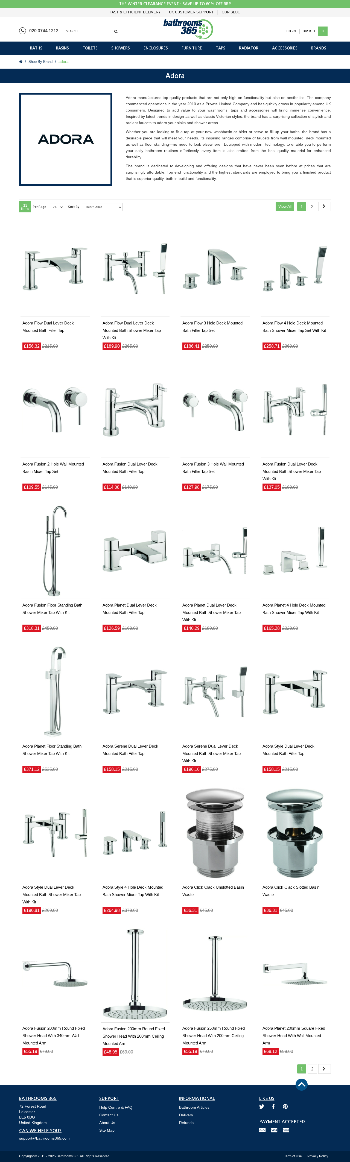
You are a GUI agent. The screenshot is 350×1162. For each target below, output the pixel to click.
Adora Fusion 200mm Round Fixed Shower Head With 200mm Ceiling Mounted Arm (134, 1036)
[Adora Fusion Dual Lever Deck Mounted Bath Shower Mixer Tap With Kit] (295, 410)
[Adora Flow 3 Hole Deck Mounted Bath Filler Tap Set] (215, 269)
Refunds (186, 1122)
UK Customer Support (191, 12)
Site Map (107, 1130)
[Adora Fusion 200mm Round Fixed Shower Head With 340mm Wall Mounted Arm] (55, 974)
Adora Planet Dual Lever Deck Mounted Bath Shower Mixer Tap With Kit (211, 612)
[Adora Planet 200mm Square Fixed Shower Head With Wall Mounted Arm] (295, 974)
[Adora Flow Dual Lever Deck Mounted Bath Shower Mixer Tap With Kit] (135, 269)
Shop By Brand (40, 62)
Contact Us (108, 1115)
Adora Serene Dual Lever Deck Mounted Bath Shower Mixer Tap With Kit (211, 753)
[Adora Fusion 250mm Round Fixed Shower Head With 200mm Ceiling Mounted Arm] (215, 974)
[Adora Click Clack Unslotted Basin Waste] (215, 833)
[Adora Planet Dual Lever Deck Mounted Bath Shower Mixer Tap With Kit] (215, 551)
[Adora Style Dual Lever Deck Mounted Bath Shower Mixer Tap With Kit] (55, 833)
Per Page (39, 207)
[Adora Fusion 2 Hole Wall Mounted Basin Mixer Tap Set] (55, 410)
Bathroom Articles (194, 1107)
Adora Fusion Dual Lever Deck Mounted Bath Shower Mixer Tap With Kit (291, 471)
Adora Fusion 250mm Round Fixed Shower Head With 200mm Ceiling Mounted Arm (213, 1035)
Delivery (186, 1115)
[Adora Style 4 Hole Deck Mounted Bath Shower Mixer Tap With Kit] (135, 833)
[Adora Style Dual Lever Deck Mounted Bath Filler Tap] (295, 692)
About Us (107, 1122)
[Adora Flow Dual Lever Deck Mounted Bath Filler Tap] (55, 269)
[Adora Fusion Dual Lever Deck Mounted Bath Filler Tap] (135, 410)
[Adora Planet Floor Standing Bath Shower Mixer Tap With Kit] (55, 692)
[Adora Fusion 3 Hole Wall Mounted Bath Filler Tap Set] (215, 410)
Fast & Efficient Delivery (135, 12)
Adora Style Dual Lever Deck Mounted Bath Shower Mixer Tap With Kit (51, 894)
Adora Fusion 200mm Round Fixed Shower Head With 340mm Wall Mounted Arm (53, 1035)
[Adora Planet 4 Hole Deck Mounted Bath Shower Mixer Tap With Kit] (295, 551)
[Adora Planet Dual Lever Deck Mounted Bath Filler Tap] (135, 551)
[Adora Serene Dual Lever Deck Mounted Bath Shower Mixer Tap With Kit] (215, 692)
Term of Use (293, 1156)
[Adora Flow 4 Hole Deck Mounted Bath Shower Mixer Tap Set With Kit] (295, 269)
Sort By (73, 207)
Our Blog (231, 12)
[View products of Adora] (65, 141)
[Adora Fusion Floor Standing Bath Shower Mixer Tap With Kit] (55, 551)
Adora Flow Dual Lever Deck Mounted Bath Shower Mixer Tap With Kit (132, 330)
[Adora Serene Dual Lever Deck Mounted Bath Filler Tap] (135, 692)
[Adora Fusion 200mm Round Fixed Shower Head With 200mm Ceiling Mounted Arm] (135, 974)
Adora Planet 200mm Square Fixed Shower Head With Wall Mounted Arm (293, 1035)
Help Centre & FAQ (115, 1107)
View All (284, 206)
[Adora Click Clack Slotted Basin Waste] (295, 833)
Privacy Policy (317, 1156)
